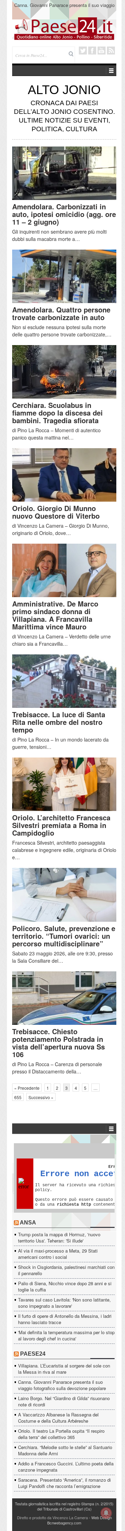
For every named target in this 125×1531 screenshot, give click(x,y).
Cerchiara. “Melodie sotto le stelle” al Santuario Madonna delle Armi (65, 1450)
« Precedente (27, 1088)
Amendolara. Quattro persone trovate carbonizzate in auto (61, 313)
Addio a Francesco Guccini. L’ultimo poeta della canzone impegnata (66, 1466)
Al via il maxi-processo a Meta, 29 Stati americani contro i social (58, 1253)
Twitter (83, 51)
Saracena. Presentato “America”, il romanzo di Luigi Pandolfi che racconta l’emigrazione (64, 1482)
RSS (111, 51)
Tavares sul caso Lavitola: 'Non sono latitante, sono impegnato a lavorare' (64, 1302)
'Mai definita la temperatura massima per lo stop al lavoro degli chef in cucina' (66, 1335)
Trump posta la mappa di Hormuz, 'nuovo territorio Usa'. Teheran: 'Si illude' (59, 1237)
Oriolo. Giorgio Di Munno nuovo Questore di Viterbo (56, 512)
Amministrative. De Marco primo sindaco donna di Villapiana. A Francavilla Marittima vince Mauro (55, 615)
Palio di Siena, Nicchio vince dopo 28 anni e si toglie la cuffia (64, 1286)
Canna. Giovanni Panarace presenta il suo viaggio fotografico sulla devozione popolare (64, 8)
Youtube (102, 51)
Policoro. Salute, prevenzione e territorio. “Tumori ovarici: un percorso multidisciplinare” (63, 935)
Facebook (92, 51)
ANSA (28, 1222)
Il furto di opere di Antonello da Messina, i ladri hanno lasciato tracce (64, 1319)
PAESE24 (32, 1354)
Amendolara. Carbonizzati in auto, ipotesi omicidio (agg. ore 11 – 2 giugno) (64, 214)
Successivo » (40, 1097)
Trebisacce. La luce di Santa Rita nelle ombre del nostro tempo (58, 722)
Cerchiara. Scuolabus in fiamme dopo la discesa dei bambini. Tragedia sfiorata (57, 412)
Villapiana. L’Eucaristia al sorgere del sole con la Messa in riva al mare (64, 1368)
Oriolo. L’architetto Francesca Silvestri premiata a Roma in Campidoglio (61, 825)
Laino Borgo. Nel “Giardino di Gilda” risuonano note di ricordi (64, 1401)
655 (18, 1097)
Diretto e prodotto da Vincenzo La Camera (52, 1517)
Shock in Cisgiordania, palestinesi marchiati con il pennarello (66, 1270)
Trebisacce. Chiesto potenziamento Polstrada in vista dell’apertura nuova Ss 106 (58, 1042)
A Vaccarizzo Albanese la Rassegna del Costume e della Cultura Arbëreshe (58, 1417)
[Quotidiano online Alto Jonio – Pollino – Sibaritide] (64, 28)
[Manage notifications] (106, 1513)
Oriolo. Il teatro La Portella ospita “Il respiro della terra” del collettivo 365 (61, 1434)
